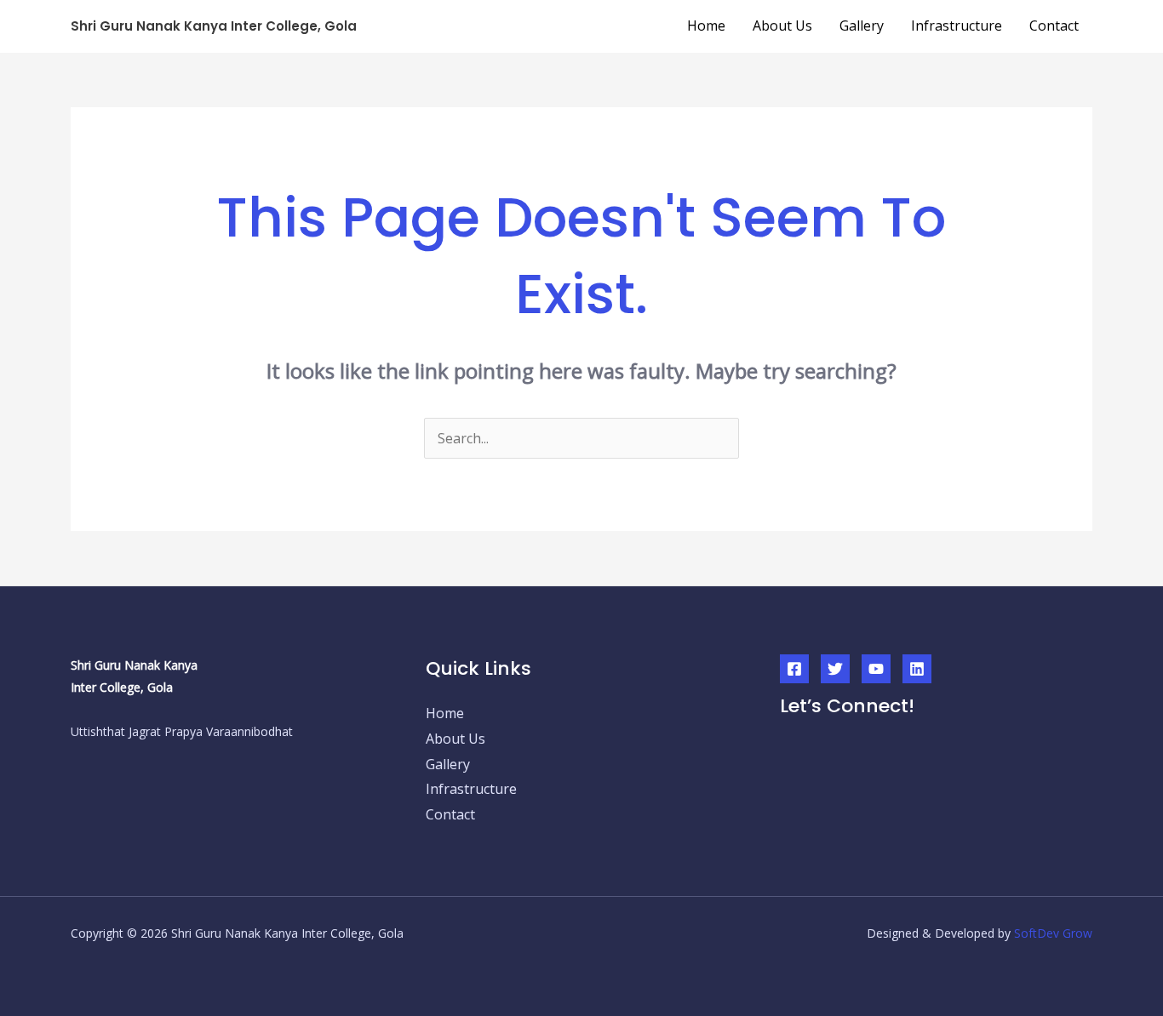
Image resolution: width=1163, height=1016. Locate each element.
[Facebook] (794, 668)
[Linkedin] (916, 668)
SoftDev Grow (1053, 933)
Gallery (861, 25)
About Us (782, 25)
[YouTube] (876, 668)
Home (706, 25)
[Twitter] (835, 668)
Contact (1054, 25)
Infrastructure (956, 25)
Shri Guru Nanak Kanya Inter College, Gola (214, 26)
